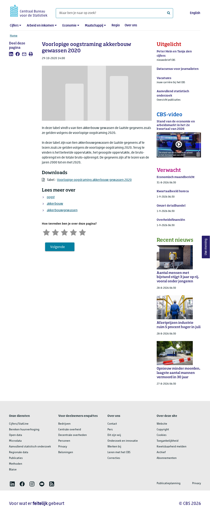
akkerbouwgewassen (62, 210)
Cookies (162, 435)
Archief (161, 452)
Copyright (163, 429)
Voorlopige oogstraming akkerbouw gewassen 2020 (94, 180)
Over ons (131, 25)
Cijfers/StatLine (19, 424)
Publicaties (16, 458)
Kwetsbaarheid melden (171, 446)
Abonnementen (167, 458)
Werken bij (114, 446)
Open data (15, 435)
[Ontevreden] (55, 232)
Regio (116, 25)
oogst (51, 197)
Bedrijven (64, 424)
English (195, 13)
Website (162, 424)
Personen (64, 441)
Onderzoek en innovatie (122, 441)
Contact (112, 424)
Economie (69, 25)
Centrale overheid (69, 429)
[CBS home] (29, 10)
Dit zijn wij (114, 435)
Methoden (15, 464)
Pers (110, 429)
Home (13, 35)
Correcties (113, 458)
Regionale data (18, 452)
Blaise (13, 469)
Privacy (62, 446)
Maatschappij (94, 25)
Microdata (15, 441)
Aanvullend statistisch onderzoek (30, 446)
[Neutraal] (64, 232)
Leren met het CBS (118, 452)
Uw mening (206, 247)
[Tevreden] (73, 232)
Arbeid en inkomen (40, 25)
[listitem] (11, 54)
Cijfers (14, 25)
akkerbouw (55, 204)
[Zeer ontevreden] (46, 232)
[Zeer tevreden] (82, 232)
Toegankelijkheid (167, 441)
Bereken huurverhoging (24, 429)
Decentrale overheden (72, 435)
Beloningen (65, 452)
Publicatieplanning (168, 483)
